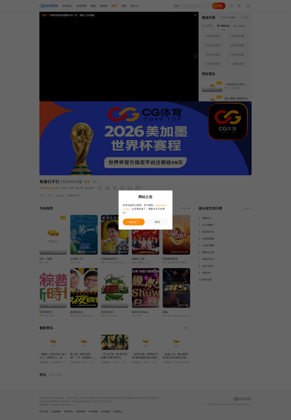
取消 (157, 222)
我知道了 (133, 222)
